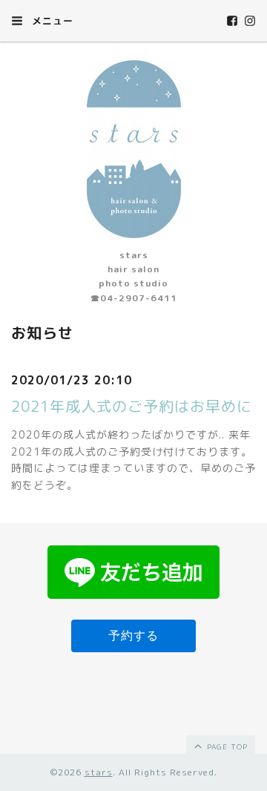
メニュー (50, 20)
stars (99, 772)
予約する (133, 635)
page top (226, 746)
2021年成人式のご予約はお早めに (131, 406)
